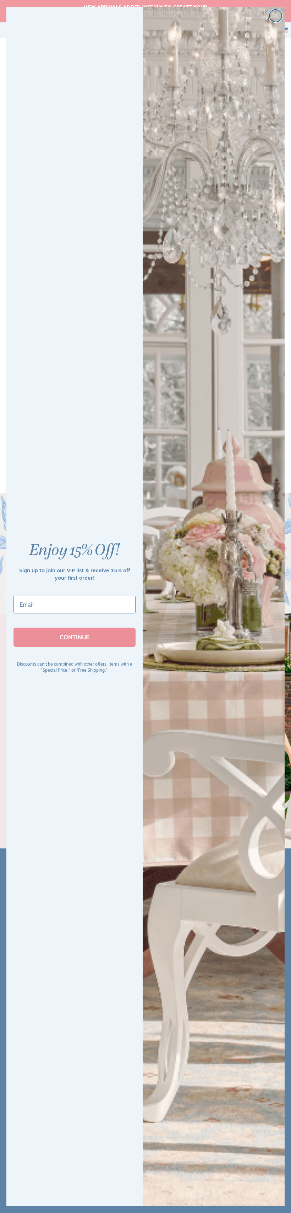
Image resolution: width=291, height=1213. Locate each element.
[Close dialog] (275, 16)
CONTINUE (74, 637)
